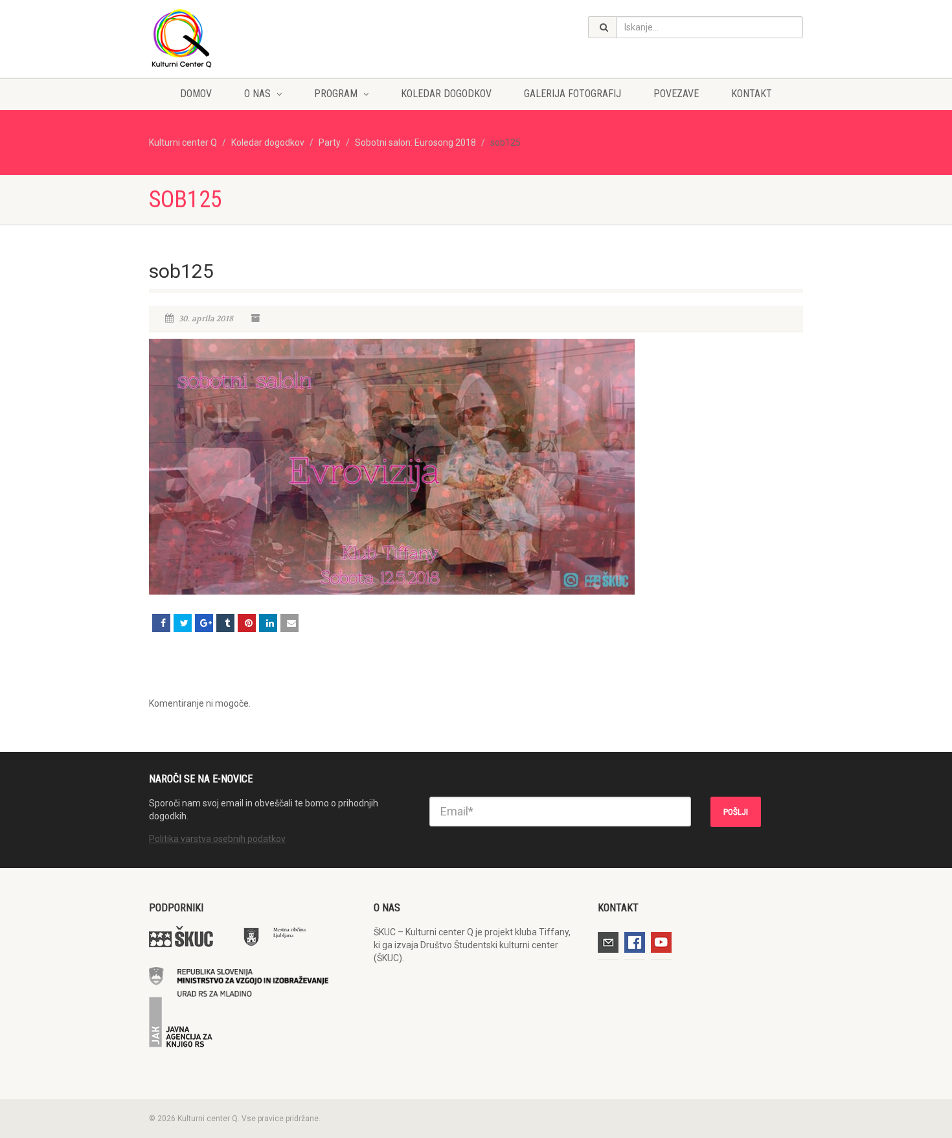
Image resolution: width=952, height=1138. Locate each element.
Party (330, 142)
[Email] (289, 623)
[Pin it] (247, 623)
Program (335, 93)
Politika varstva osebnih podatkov (217, 839)
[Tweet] (183, 623)
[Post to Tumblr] (225, 623)
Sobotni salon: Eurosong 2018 (415, 142)
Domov (196, 93)
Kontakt (751, 93)
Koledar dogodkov (446, 93)
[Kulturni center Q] (251, 37)
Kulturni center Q (183, 142)
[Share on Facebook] (161, 623)
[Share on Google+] (204, 623)
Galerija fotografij (572, 93)
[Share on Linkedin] (268, 623)
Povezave (676, 93)
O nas (257, 93)
